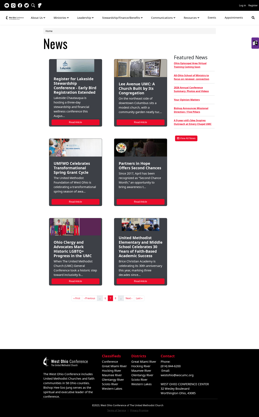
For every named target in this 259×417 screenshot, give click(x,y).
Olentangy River (113, 380)
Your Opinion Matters (187, 99)
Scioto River (110, 384)
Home (15, 17)
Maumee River (112, 375)
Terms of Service (116, 410)
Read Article (75, 122)
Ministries (60, 17)
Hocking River (111, 371)
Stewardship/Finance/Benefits (121, 17)
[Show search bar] (253, 18)
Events (212, 17)
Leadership (84, 17)
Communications (162, 17)
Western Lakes (112, 389)
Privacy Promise (139, 410)
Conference (110, 362)
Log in (242, 5)
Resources (191, 17)
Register (253, 5)
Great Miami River (114, 366)
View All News (187, 138)
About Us (37, 17)
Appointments (234, 17)
